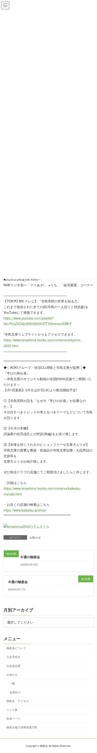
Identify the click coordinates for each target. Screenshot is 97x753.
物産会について (16, 648)
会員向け (15, 692)
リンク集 (12, 709)
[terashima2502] (26, 526)
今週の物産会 (30, 556)
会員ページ (13, 718)
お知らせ (35, 537)
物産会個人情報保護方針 (21, 727)
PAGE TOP (90, 725)
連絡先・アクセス (17, 701)
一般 (12, 683)
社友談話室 (13, 665)
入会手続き (13, 657)
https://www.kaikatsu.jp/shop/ (25, 510)
